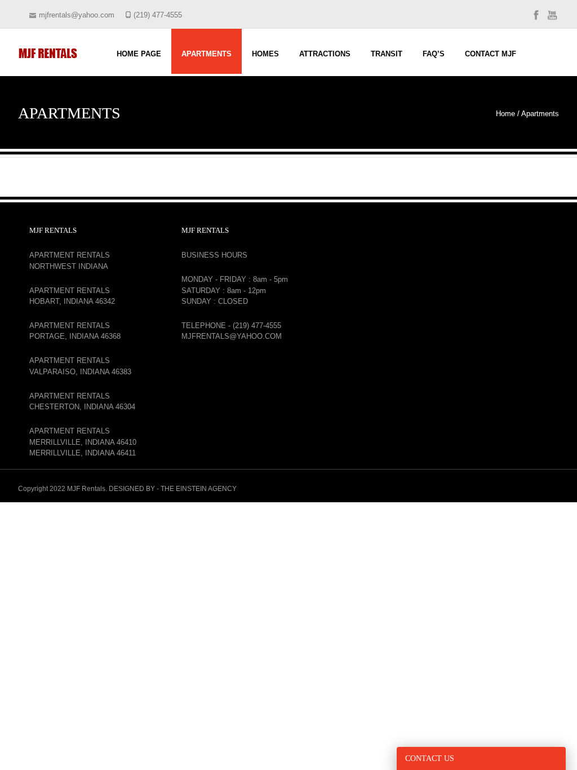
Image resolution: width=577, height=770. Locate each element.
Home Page (139, 54)
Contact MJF (490, 54)
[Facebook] (536, 19)
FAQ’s (434, 54)
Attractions (324, 54)
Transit (386, 54)
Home (505, 113)
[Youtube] (552, 19)
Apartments (206, 54)
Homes (265, 54)
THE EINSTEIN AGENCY (199, 489)
